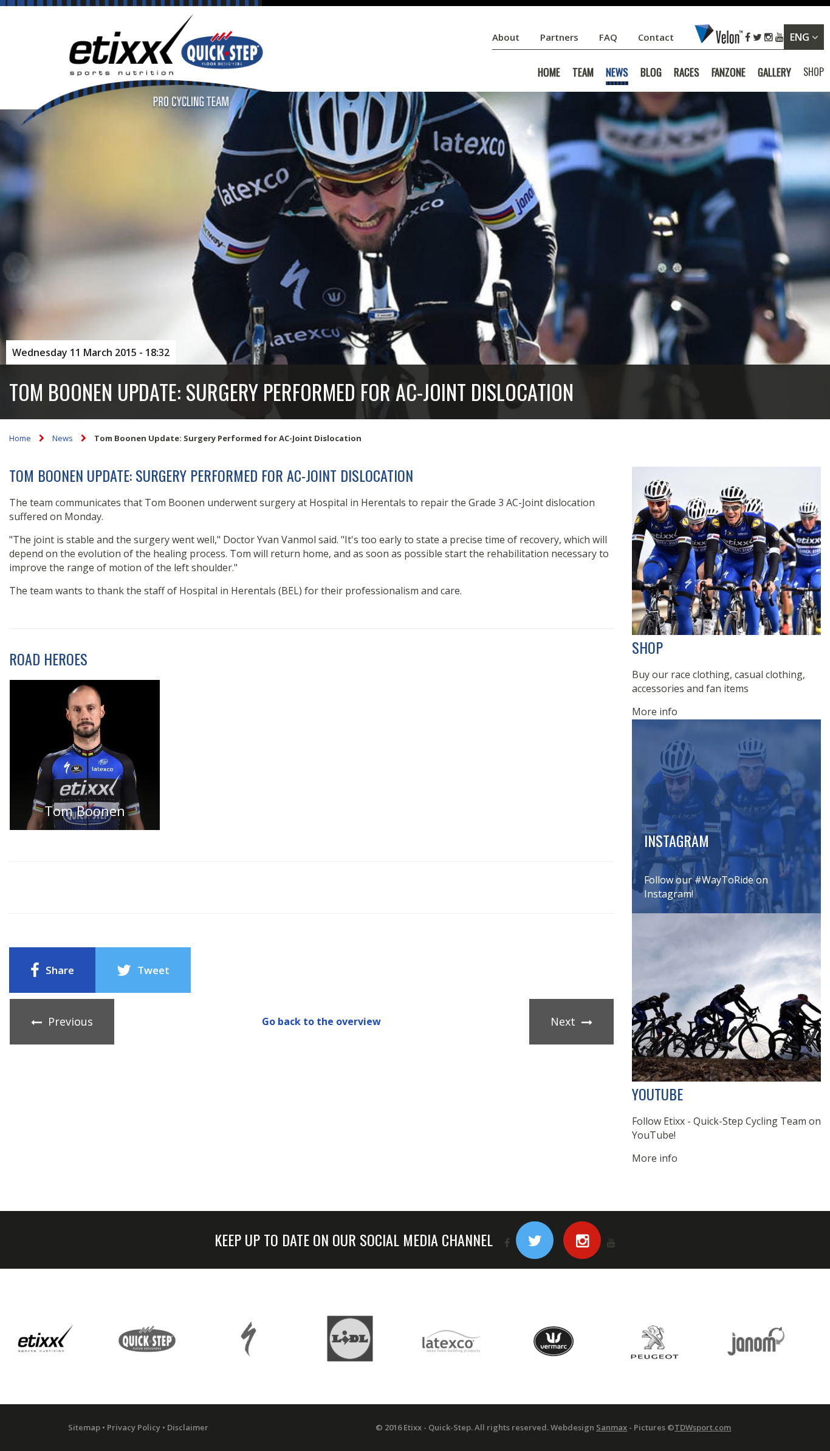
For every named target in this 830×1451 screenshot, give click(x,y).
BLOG (651, 72)
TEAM (583, 72)
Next (562, 1021)
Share (60, 970)
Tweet (153, 970)
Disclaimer (187, 1427)
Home (20, 438)
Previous (70, 1021)
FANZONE (729, 72)
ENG (801, 37)
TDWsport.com (702, 1427)
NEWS (617, 72)
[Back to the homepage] (145, 72)
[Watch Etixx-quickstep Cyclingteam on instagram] (582, 1240)
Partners (560, 37)
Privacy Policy (133, 1427)
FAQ (608, 37)
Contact (657, 37)
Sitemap (84, 1427)
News (62, 438)
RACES (686, 72)
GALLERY (774, 72)
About (507, 37)
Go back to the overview (321, 1021)
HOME (549, 72)
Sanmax (611, 1427)
